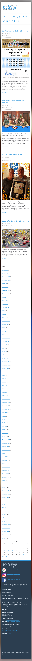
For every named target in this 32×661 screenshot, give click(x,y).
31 (23, 554)
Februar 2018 (5, 433)
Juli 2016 (4, 480)
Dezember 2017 (6, 439)
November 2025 (6, 277)
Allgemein (5, 35)
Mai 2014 (4, 538)
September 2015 (6, 501)
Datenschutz (6, 654)
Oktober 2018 (5, 406)
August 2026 (5, 270)
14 (12, 550)
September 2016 (6, 477)
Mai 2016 (4, 484)
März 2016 (4, 487)
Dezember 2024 (6, 290)
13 (8, 550)
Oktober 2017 (5, 446)
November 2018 (6, 402)
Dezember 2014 (6, 524)
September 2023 (6, 307)
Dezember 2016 (6, 467)
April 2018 (4, 426)
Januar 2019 (5, 395)
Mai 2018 (4, 423)
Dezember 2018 (6, 399)
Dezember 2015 (6, 490)
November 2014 (6, 528)
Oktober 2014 (5, 531)
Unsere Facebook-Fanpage (13, 579)
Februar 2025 (5, 287)
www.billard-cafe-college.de (13, 621)
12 (4, 550)
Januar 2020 (5, 358)
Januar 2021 (5, 334)
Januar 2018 (5, 436)
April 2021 (4, 331)
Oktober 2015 (5, 497)
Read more (5, 92)
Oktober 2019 (5, 368)
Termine (10, 35)
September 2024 (6, 293)
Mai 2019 (4, 382)
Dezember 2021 (6, 321)
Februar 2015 (5, 518)
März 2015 (4, 514)
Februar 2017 (5, 460)
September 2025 (6, 280)
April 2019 (4, 385)
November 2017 (6, 443)
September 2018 (6, 409)
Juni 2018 (4, 419)
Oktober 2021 (5, 324)
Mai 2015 (4, 507)
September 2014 (6, 535)
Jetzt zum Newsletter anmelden (9, 630)
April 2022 (4, 317)
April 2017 (4, 456)
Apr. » (7, 556)
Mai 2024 (4, 297)
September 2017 (6, 450)
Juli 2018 (4, 416)
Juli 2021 (4, 327)
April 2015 (4, 511)
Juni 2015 (4, 504)
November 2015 (6, 494)
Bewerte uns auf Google (12, 569)
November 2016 (6, 470)
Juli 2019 (4, 375)
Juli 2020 (4, 348)
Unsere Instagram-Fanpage (13, 574)
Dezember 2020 (6, 338)
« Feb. (3, 556)
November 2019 (6, 365)
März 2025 (4, 283)
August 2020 (5, 344)
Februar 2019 (5, 392)
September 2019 (6, 372)
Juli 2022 (4, 310)
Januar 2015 (5, 521)
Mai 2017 (4, 453)
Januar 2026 (5, 273)
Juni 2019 (4, 378)
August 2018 (5, 412)
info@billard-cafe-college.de (12, 620)
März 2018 (4, 429)
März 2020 (4, 351)
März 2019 (4, 389)
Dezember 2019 (6, 361)
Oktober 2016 (5, 473)
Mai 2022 (4, 314)
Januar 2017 (5, 463)
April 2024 (4, 300)
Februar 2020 (5, 355)
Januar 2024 (5, 304)
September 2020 (6, 341)
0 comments (8, 37)
